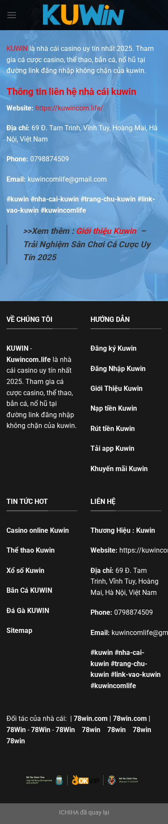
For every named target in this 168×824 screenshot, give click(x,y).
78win (91, 730)
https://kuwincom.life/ (69, 108)
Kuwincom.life (28, 359)
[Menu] (11, 14)
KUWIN (17, 48)
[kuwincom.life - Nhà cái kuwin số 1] (84, 15)
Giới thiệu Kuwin (106, 231)
